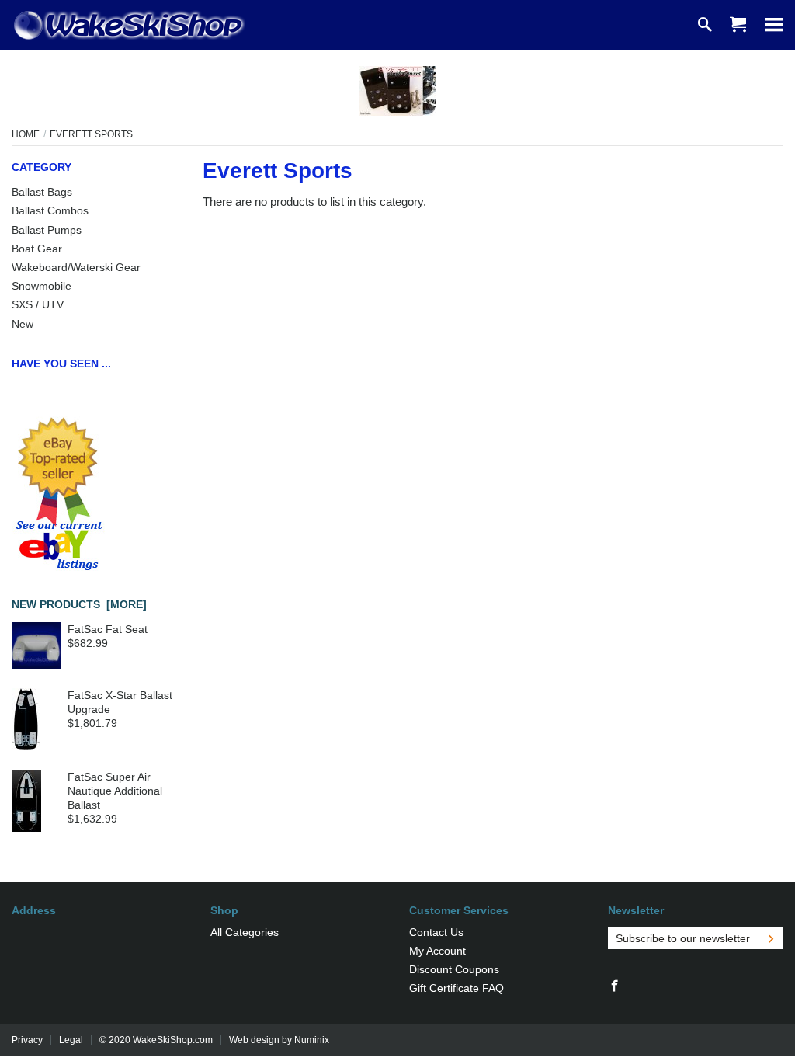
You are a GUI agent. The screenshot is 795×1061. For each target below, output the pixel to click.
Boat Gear (37, 248)
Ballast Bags (42, 192)
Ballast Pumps (47, 230)
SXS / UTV (38, 304)
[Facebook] (615, 986)
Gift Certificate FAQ (456, 988)
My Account (437, 950)
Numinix (311, 1040)
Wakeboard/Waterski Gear (76, 267)
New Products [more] (79, 604)
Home (26, 134)
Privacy (27, 1040)
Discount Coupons (454, 969)
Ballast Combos (50, 210)
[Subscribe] (771, 938)
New (22, 324)
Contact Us (436, 932)
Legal (71, 1040)
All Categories (244, 932)
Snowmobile (41, 286)
